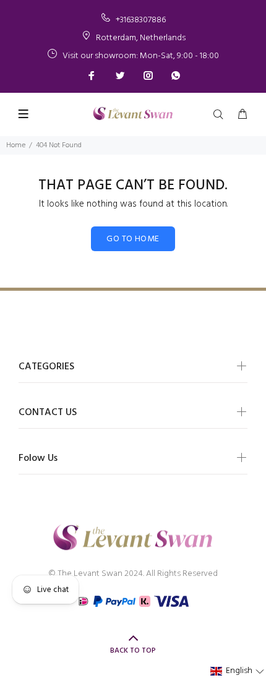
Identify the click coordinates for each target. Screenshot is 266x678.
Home (15, 145)
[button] (237, 671)
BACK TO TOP (133, 651)
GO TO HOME (132, 239)
